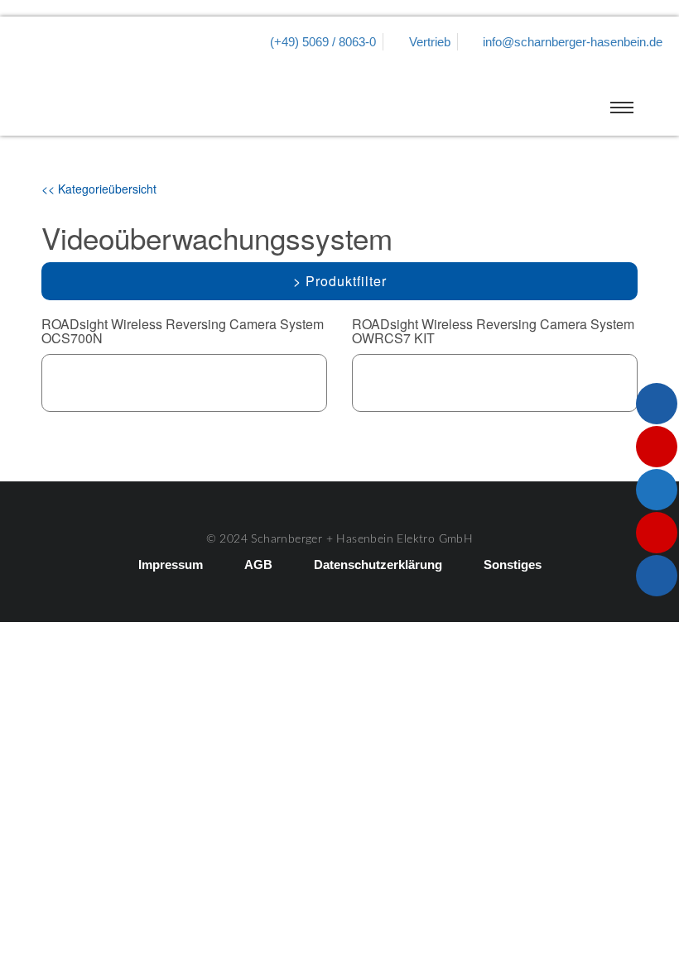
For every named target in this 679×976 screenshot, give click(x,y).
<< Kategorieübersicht (99, 188)
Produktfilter (346, 280)
